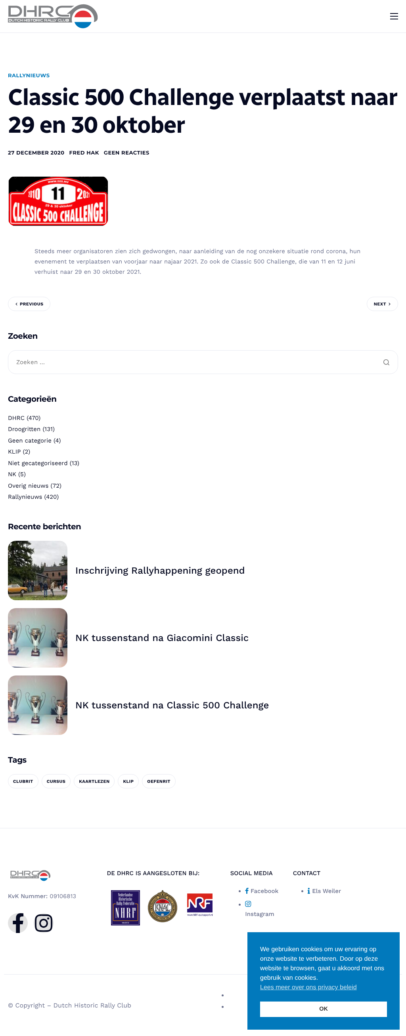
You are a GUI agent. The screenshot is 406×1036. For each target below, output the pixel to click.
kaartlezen (94, 781)
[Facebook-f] (18, 923)
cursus (56, 781)
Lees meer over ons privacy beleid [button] (308, 987)
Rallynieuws (29, 76)
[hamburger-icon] (394, 16)
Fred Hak (84, 153)
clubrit (23, 781)
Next (380, 304)
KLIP (14, 451)
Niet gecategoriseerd (38, 463)
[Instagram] (44, 923)
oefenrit (158, 781)
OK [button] (323, 1009)
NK (12, 474)
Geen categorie (30, 440)
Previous (31, 304)
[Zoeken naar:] (203, 362)
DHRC (16, 418)
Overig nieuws (28, 485)
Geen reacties (126, 153)
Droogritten (24, 429)
